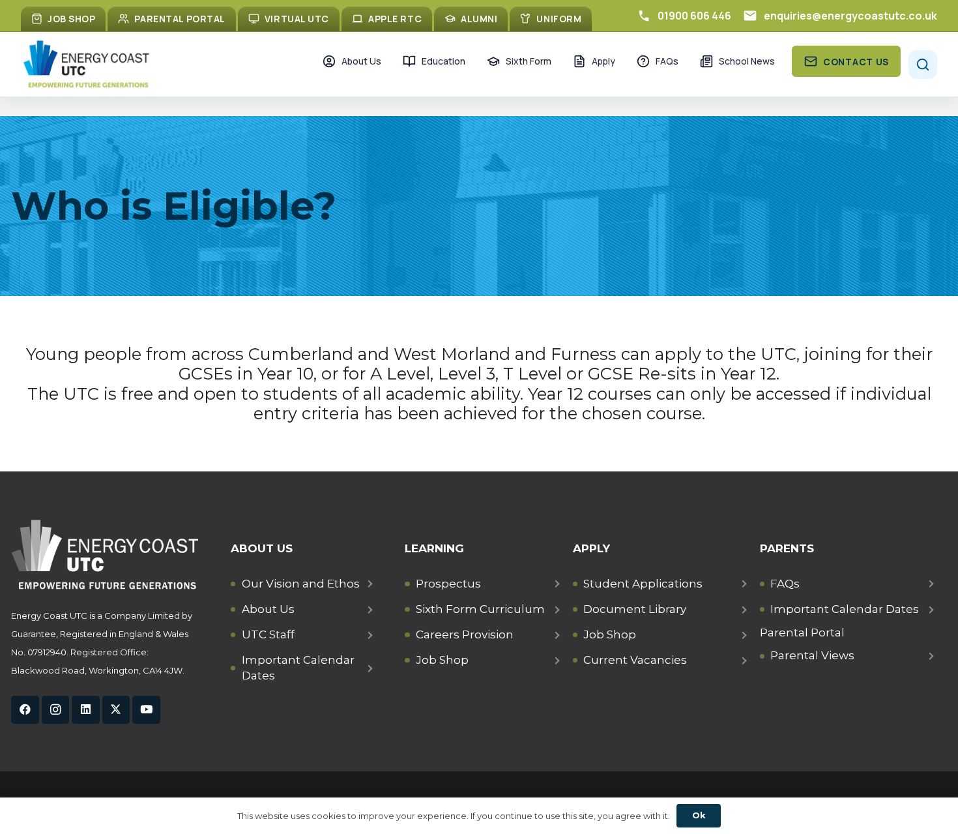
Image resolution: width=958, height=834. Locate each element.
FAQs (785, 583)
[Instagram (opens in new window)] (56, 710)
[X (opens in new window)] (116, 710)
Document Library (634, 609)
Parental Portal (802, 632)
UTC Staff (268, 634)
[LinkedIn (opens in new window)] (86, 710)
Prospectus (448, 583)
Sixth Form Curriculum (480, 609)
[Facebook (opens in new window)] (25, 710)
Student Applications (643, 583)
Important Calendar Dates (298, 667)
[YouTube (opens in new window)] (146, 710)
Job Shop (442, 659)
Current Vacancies (635, 659)
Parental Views (812, 655)
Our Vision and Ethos (301, 583)
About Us (268, 609)
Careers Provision (465, 634)
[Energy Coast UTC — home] (86, 64)
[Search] (922, 64)
